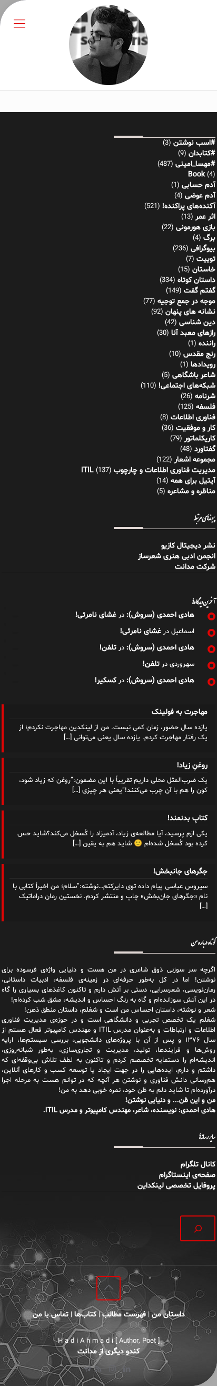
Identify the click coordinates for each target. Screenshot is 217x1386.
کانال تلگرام (197, 1164)
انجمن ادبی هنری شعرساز (176, 556)
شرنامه (205, 396)
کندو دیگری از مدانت (108, 1351)
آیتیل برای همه (193, 481)
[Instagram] (112, 1369)
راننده (207, 343)
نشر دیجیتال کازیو (188, 546)
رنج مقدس (199, 354)
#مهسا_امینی (195, 164)
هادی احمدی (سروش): (160, 615)
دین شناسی (197, 322)
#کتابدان (202, 153)
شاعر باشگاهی (193, 375)
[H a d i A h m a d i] (108, 45)
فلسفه (205, 407)
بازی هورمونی (195, 227)
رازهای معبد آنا (193, 333)
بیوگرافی (203, 248)
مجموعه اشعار (194, 460)
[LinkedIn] (126, 1369)
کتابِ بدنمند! (187, 818)
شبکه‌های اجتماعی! (187, 386)
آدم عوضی (200, 196)
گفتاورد (204, 449)
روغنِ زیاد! (192, 765)
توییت (205, 259)
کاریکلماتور (199, 438)
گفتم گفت (199, 291)
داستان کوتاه (196, 280)
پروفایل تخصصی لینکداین (176, 1186)
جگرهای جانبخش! (180, 871)
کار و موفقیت (195, 428)
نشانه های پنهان (190, 312)
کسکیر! (105, 680)
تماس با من (50, 1314)
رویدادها (203, 365)
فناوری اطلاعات (193, 417)
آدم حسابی (198, 185)
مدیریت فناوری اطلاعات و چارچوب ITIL (148, 470)
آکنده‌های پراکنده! (188, 206)
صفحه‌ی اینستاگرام (187, 1175)
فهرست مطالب (124, 1314)
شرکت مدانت (195, 567)
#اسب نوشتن (194, 143)
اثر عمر (205, 217)
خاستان (203, 270)
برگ (209, 238)
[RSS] (98, 1369)
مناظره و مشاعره (191, 491)
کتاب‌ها (85, 1314)
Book (196, 174)
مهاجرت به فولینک (180, 712)
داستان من (168, 1314)
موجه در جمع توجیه (186, 301)
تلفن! (108, 648)
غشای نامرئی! (95, 615)
